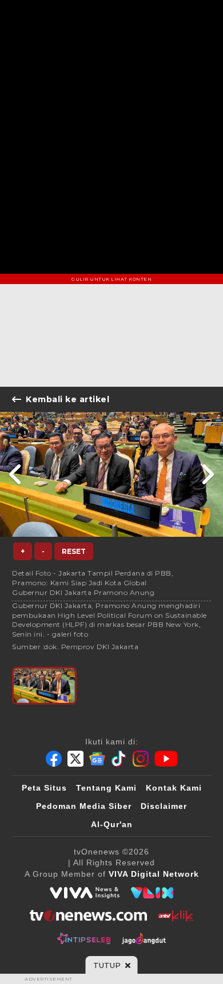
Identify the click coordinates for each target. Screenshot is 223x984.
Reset (74, 551)
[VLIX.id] (152, 892)
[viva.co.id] (85, 892)
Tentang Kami (106, 787)
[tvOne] (88, 915)
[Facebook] (54, 759)
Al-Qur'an (112, 824)
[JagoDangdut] (144, 938)
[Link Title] (15, 474)
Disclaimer (164, 806)
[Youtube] (166, 759)
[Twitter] (75, 759)
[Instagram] (141, 759)
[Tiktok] (119, 759)
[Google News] (97, 759)
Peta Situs (44, 787)
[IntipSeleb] (83, 938)
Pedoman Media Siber (84, 806)
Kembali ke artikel (67, 399)
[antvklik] (175, 915)
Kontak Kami (174, 787)
